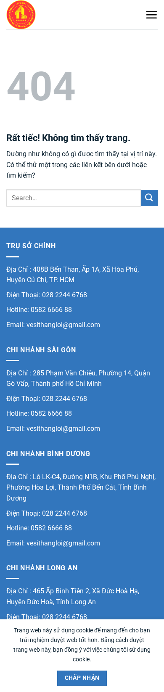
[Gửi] (149, 198)
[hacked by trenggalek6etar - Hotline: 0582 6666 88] (48, 14)
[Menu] (151, 14)
